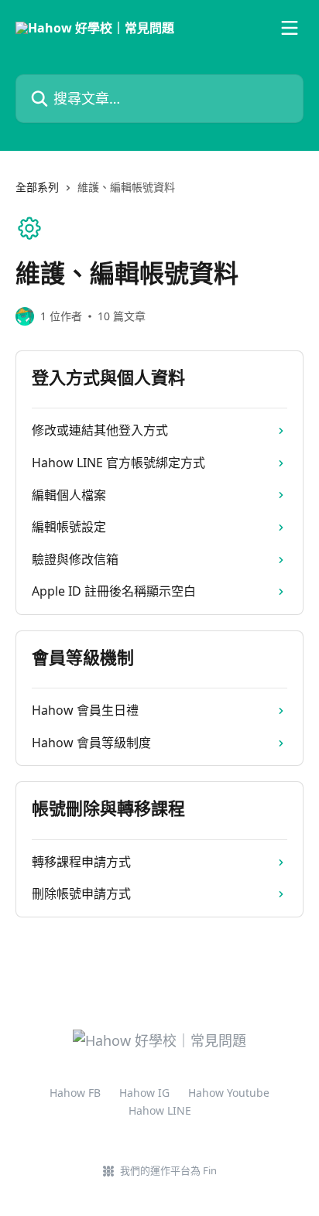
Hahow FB (75, 1092)
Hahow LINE (160, 1110)
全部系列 (37, 186)
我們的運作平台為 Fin (168, 1170)
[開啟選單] (290, 28)
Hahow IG (144, 1092)
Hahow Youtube (228, 1092)
